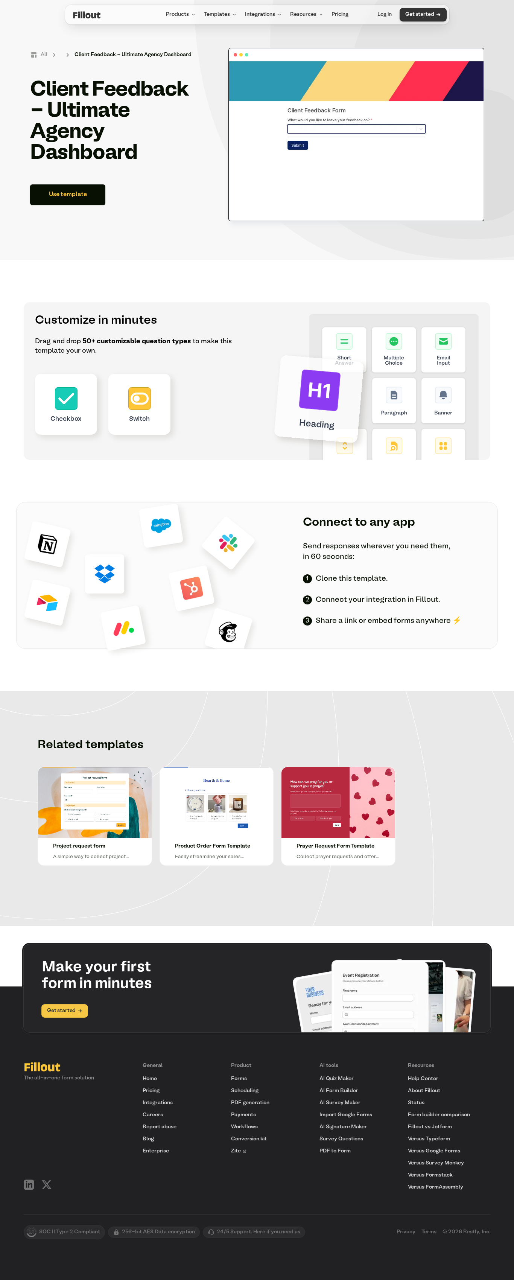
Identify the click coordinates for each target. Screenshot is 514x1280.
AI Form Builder (338, 1090)
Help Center (423, 1078)
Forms (239, 1078)
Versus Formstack (430, 1175)
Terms (428, 1232)
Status (416, 1102)
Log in (384, 14)
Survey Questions (341, 1139)
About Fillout (424, 1090)
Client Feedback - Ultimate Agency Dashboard (133, 54)
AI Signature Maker (343, 1127)
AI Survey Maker (339, 1102)
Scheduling (245, 1090)
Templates (217, 14)
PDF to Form (335, 1151)
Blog (148, 1139)
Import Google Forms (345, 1115)
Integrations (260, 14)
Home (150, 1078)
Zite (236, 1151)
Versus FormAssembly (435, 1187)
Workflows (244, 1127)
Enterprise (156, 1151)
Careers (153, 1115)
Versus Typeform (429, 1139)
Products (177, 14)
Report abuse (159, 1127)
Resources (303, 14)
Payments (243, 1115)
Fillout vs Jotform (430, 1127)
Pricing (340, 14)
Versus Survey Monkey (436, 1163)
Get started (419, 14)
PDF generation (250, 1102)
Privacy (406, 1232)
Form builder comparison (439, 1115)
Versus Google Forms (434, 1151)
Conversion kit (249, 1139)
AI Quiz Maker (336, 1078)
